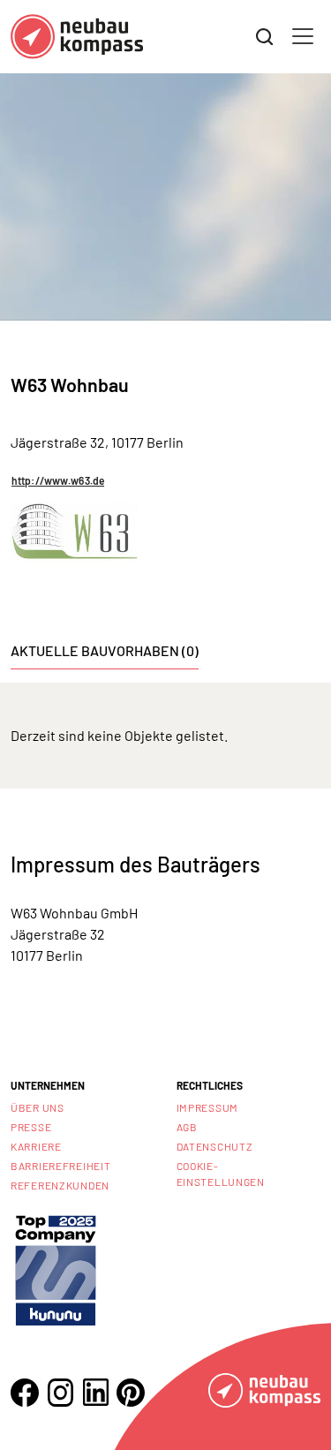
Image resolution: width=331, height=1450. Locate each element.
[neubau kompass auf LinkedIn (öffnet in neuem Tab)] (95, 1392)
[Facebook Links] (25, 1393)
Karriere (36, 1146)
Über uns (37, 1107)
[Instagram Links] (60, 1393)
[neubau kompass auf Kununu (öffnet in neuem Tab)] (56, 1268)
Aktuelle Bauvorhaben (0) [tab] (105, 650)
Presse (31, 1127)
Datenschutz (215, 1146)
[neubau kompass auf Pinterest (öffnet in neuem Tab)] (131, 1393)
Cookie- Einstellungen (221, 1173)
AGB (187, 1127)
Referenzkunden (60, 1185)
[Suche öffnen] (264, 37)
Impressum (207, 1107)
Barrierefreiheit (61, 1165)
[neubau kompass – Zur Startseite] (77, 36)
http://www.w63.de (57, 480)
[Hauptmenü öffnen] (302, 36)
